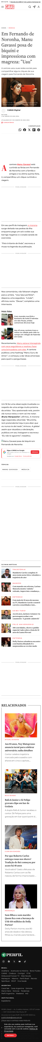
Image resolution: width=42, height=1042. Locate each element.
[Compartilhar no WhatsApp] (20, 130)
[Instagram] (3, 961)
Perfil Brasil (24, 978)
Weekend (20, 993)
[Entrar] (39, 7)
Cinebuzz (12, 973)
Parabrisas (25, 991)
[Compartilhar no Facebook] (25, 130)
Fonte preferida (27, 456)
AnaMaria (5, 971)
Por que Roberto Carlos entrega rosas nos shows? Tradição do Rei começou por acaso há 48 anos (20, 860)
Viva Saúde (22, 981)
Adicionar (35, 452)
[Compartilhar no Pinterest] (39, 130)
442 (26, 993)
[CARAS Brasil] (9, 6)
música (26, 469)
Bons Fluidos (35, 971)
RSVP (13, 981)
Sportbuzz (5, 981)
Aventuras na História (19, 971)
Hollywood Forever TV (10, 976)
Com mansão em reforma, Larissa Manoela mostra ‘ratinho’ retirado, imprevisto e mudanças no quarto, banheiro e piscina (26, 588)
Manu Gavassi (10, 469)
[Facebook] (9, 961)
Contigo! (21, 973)
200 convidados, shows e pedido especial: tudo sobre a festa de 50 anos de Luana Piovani (26, 630)
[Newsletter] (34, 7)
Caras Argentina (17, 988)
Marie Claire (6, 991)
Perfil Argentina (7, 993)
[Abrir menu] (2, 6)
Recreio (34, 978)
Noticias (16, 991)
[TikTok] (25, 961)
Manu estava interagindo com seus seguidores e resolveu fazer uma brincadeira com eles (21, 346)
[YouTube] (20, 961)
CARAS (4, 973)
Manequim (5, 978)
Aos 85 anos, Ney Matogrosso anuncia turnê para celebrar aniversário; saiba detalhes (20, 747)
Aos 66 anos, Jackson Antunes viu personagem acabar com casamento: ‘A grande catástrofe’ (26, 616)
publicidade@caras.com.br (11, 1017)
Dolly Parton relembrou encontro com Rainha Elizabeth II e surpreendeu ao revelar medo (26, 643)
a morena (32, 225)
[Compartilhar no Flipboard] (34, 130)
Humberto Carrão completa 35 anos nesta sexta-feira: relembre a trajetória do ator (26, 575)
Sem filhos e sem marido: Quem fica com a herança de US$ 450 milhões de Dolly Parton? (19, 919)
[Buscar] (30, 7)
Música (12, 28)
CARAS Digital (13, 110)
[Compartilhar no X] (29, 130)
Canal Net (5, 988)
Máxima (15, 978)
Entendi (10, 1035)
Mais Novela (26, 976)
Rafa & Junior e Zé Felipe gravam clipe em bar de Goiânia (17, 803)
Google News (18, 456)
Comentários (9, 122)
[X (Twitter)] (14, 961)
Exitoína (29, 988)
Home (3, 28)
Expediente (5, 1001)
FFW (28, 973)
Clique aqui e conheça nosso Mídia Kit (15, 1020)
